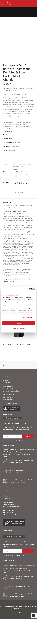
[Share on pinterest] (19, 183)
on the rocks (22, 171)
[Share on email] (31, 183)
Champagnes (22, 164)
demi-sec (15, 171)
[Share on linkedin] (22, 183)
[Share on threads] (17, 183)
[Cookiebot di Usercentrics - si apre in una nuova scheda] (27, 289)
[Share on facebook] (13, 183)
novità (15, 176)
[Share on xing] (28, 183)
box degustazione (27, 173)
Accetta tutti (18, 323)
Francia (29, 164)
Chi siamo (7, 380)
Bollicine (15, 164)
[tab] (18, 196)
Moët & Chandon (12, 211)
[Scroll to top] (33, 615)
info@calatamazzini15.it (10, 399)
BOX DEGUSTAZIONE (19, 167)
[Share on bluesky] (26, 183)
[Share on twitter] (15, 183)
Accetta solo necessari (18, 328)
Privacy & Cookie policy (25, 606)
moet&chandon (17, 173)
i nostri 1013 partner (12, 297)
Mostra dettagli (27, 317)
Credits (21, 608)
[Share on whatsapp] (24, 183)
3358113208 (9, 5)
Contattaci (7, 382)
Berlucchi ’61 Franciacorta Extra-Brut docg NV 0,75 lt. (17, 345)
